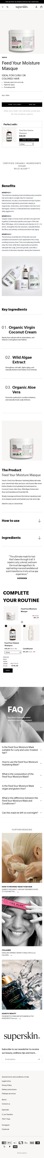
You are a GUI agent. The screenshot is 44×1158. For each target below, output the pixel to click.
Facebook (5, 1129)
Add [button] (8, 670)
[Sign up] (38, 1059)
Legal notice (6, 1081)
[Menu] (2, 6)
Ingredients (11, 538)
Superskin (24, 1153)
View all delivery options (23, 114)
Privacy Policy (7, 1085)
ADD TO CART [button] (29, 140)
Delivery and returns (9, 1089)
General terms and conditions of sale (15, 1077)
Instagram (6, 1125)
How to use (11, 520)
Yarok (4, 57)
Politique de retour (9, 1094)
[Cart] (41, 6)
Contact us (6, 1104)
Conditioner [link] (28, 649)
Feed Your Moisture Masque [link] (29, 610)
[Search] (7, 6)
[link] (9, 137)
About (4, 1100)
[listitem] (22, 863)
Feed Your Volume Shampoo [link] (26, 131)
